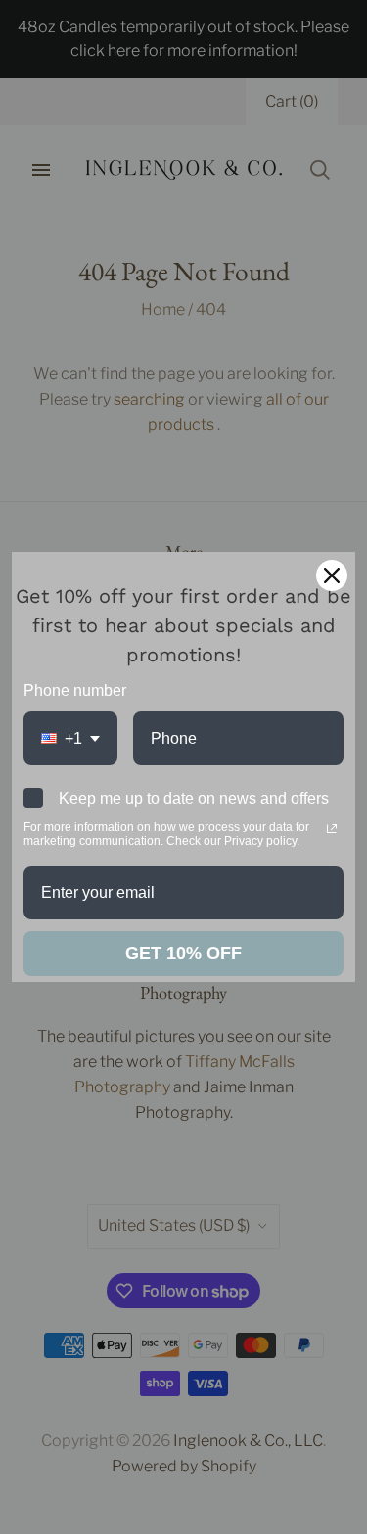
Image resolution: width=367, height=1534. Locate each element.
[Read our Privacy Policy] (332, 828)
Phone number (74, 690)
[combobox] (70, 738)
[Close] (331, 575)
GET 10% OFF (183, 952)
